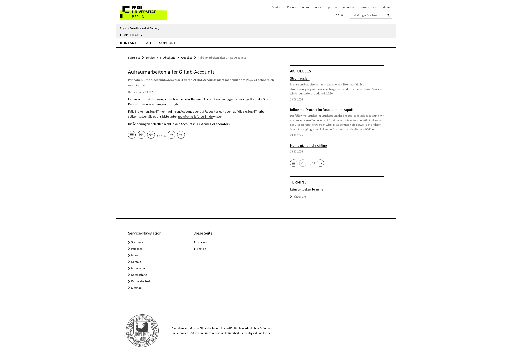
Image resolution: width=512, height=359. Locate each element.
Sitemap (387, 7)
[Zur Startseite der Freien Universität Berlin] (149, 12)
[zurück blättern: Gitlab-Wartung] (151, 135)
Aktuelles (186, 57)
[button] (339, 15)
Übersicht (300, 197)
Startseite (278, 7)
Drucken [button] (202, 242)
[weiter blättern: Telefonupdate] (171, 135)
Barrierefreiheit (369, 7)
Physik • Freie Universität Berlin (139, 28)
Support (167, 42)
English (201, 249)
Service (150, 57)
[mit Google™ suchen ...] (388, 15)
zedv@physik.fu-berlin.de (195, 116)
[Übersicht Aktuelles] (132, 135)
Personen (292, 7)
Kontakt (317, 7)
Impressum (331, 7)
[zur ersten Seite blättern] (141, 135)
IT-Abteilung (131, 34)
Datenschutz (349, 7)
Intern (305, 7)
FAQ (147, 42)
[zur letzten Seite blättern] (181, 135)
